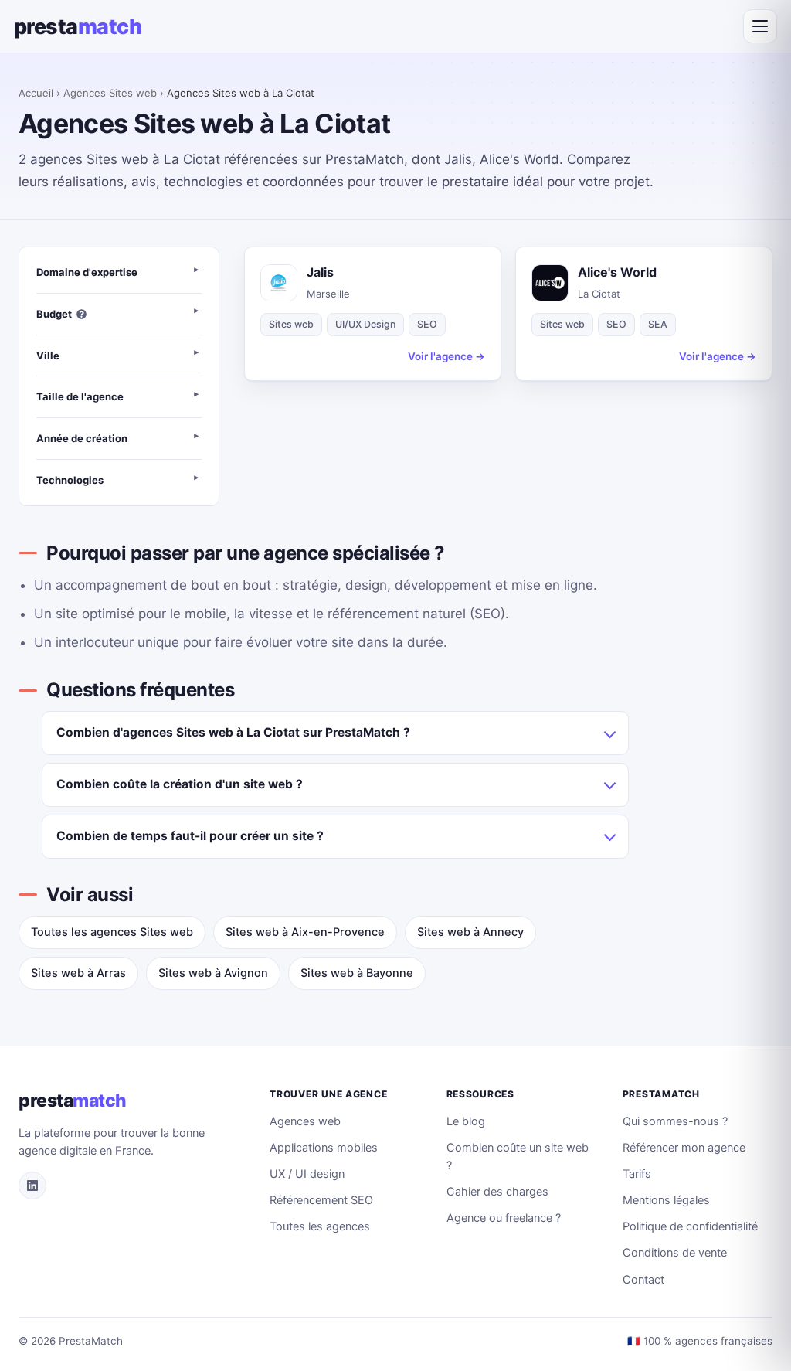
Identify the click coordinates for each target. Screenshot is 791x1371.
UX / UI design (307, 1174)
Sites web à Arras (78, 973)
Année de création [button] (81, 438)
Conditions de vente (675, 1253)
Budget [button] (54, 314)
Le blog (465, 1121)
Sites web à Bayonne (356, 973)
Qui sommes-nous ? (675, 1121)
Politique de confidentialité (690, 1226)
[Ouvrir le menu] (760, 26)
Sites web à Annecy (470, 932)
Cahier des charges (497, 1192)
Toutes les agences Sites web (112, 932)
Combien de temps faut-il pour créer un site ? (190, 835)
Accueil (36, 93)
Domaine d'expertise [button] (86, 272)
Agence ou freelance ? (503, 1218)
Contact (643, 1280)
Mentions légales (666, 1200)
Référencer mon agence (684, 1148)
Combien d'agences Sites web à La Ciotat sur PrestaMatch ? (233, 732)
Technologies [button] (70, 480)
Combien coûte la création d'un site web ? (179, 784)
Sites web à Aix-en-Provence (305, 932)
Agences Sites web (110, 93)
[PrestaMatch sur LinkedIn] (32, 1185)
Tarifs (637, 1174)
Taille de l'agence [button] (80, 396)
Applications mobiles (324, 1148)
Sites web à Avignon (213, 973)
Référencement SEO (321, 1200)
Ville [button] (47, 355)
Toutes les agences (320, 1226)
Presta (77, 26)
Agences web (305, 1121)
